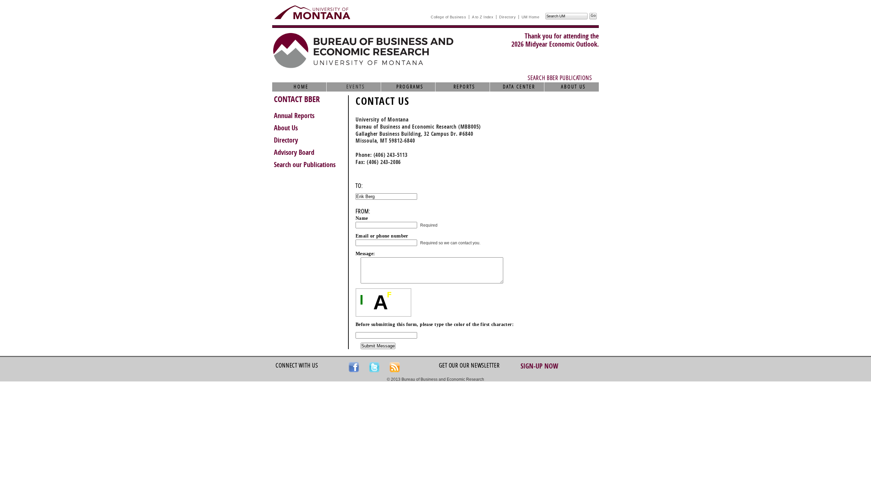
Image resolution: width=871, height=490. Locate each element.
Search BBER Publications (560, 78)
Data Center (519, 87)
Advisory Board (294, 152)
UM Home (530, 17)
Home (301, 87)
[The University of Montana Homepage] (312, 12)
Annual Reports (294, 116)
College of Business (448, 17)
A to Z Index (482, 17)
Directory (507, 17)
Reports (464, 87)
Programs (410, 87)
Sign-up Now (539, 366)
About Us (573, 87)
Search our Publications (304, 165)
